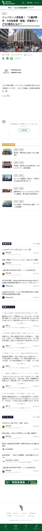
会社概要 (8, 513)
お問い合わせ (31, 515)
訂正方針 (24, 513)
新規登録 (30, 3)
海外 (21, 201)
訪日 (4, 13)
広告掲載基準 (32, 513)
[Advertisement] (21, 108)
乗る (21, 175)
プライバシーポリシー (20, 515)
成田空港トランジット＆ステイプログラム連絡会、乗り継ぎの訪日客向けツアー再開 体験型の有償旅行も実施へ (26, 194)
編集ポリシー (16, 513)
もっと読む (6, 95)
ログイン (37, 3)
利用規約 (10, 515)
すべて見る (36, 243)
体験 (21, 188)
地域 (16, 149)
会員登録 (24, 130)
